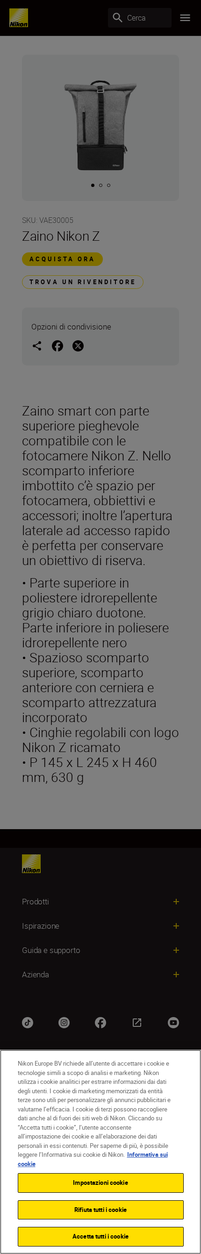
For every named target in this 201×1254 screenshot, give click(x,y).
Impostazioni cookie (100, 1182)
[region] (100, 1152)
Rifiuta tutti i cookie (100, 1209)
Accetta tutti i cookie (100, 1236)
